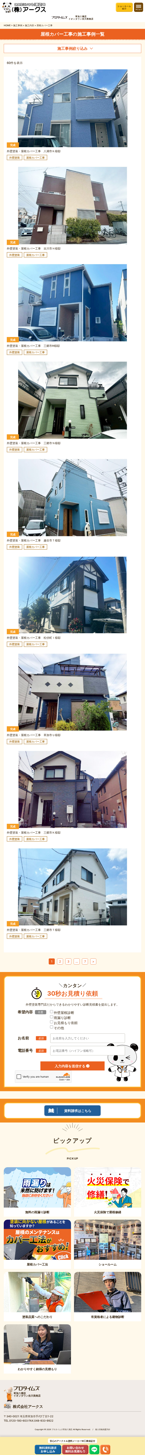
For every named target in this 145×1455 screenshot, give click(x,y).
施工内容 (29, 25)
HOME (7, 25)
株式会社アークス (28, 1406)
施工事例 (17, 25)
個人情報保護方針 (102, 1429)
